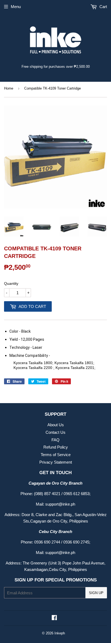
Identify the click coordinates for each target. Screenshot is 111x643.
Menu (16, 6)
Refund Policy (55, 447)
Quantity (11, 283)
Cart (102, 6)
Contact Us (55, 432)
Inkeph (59, 633)
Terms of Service (56, 454)
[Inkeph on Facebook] (54, 618)
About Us (55, 424)
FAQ (55, 440)
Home (8, 88)
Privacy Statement (55, 462)
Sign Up (96, 593)
